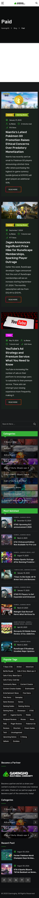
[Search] (36, 3)
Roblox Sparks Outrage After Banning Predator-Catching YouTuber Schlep (25, 562)
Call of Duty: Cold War (11, 680)
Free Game (27, 693)
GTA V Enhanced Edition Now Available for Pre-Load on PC (25, 544)
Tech (5, 732)
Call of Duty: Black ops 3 (26, 671)
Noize (13, 124)
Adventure (30, 667)
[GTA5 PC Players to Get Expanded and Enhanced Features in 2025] (6, 592)
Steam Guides (29, 728)
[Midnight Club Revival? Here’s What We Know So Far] (6, 609)
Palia (5, 724)
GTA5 (31, 711)
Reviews (28, 624)
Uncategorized (16, 732)
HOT (33, 552)
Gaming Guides (30, 570)
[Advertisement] (19, 62)
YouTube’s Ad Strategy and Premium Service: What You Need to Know (18, 356)
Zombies (16, 741)
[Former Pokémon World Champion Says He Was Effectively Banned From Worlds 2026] (6, 854)
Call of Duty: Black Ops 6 (12, 676)
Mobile (28, 715)
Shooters (16, 728)
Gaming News (25, 517)
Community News (9, 684)
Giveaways (21, 711)
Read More (13, 190)
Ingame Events (16, 715)
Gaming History (24, 706)
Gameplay (19, 697)
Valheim (6, 741)
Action (19, 667)
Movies (23, 719)
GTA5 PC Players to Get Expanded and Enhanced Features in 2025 (24, 597)
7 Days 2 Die (18, 570)
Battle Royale (8, 671)
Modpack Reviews (9, 719)
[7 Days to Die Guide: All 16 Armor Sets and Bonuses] (6, 574)
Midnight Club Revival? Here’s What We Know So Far (24, 614)
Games (16, 517)
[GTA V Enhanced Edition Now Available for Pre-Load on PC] (6, 539)
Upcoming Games (9, 737)
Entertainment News (11, 693)
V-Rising (23, 737)
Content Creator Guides (12, 689)
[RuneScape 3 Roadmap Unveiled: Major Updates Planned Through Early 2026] (6, 646)
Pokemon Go (31, 724)
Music (32, 719)
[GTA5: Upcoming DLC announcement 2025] (6, 522)
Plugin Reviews (16, 724)
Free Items (7, 697)
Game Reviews (19, 622)
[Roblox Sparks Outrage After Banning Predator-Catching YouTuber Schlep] (6, 557)
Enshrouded (29, 689)
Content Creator (26, 684)
